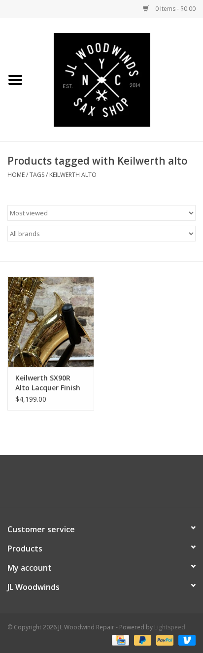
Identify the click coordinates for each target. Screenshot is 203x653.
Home (16, 175)
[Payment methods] (119, 639)
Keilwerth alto (73, 175)
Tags (37, 175)
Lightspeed (169, 627)
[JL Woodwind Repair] (116, 79)
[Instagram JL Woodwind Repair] (119, 485)
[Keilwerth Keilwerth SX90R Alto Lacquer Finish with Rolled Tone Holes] (50, 321)
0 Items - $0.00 (175, 8)
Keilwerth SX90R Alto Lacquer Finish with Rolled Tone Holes (47, 383)
